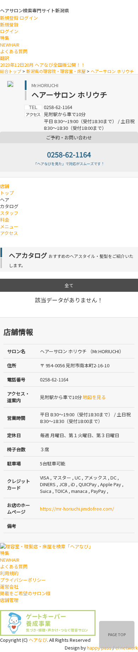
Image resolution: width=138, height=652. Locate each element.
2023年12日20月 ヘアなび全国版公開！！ (42, 64)
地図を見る (94, 397)
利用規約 (9, 573)
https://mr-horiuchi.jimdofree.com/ (77, 508)
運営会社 (9, 586)
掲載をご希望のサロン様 (25, 593)
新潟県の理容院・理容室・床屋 (56, 71)
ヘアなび (38, 639)
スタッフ (9, 213)
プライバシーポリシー (23, 579)
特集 (4, 38)
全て (69, 285)
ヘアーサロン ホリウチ (112, 71)
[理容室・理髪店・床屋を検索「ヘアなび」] (46, 545)
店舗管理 (9, 600)
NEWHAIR (9, 44)
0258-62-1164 (69, 154)
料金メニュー (9, 223)
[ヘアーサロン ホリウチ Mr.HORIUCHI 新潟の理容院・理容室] (10, 83)
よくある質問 (14, 51)
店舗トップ (7, 189)
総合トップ (10, 71)
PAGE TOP (117, 634)
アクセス (9, 233)
